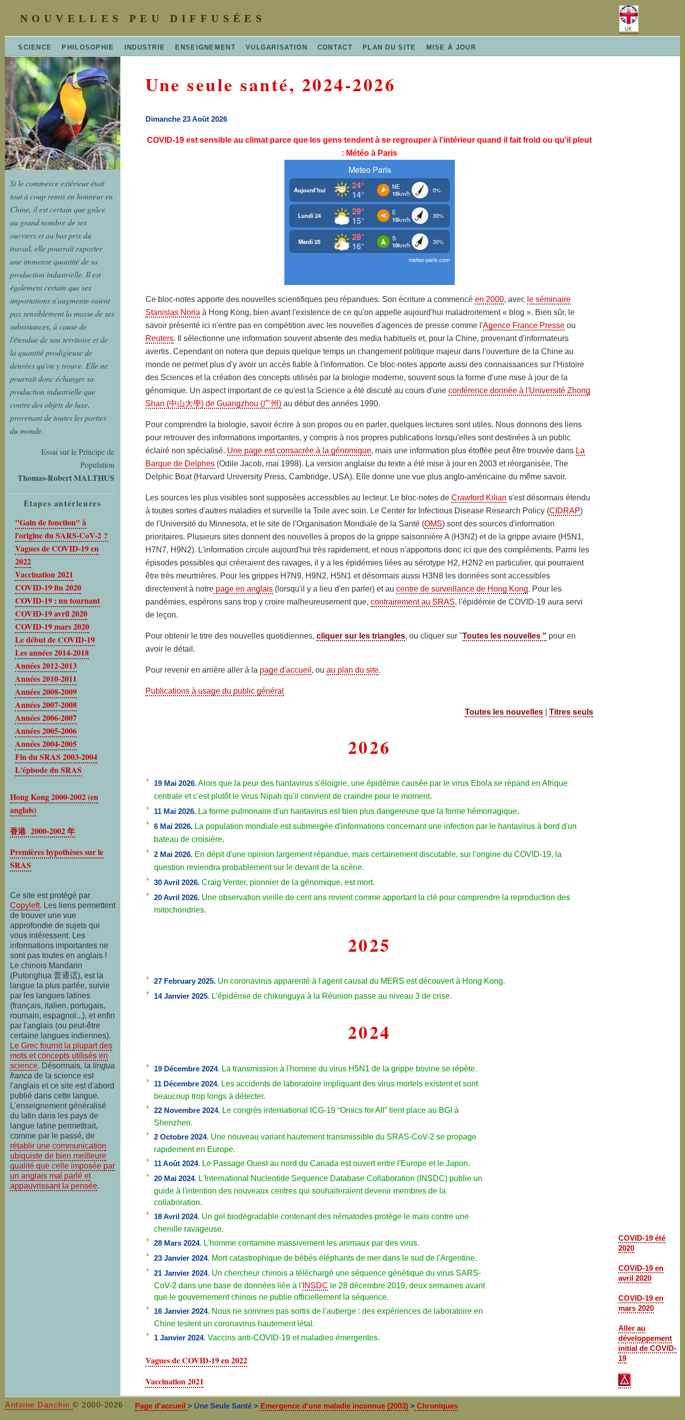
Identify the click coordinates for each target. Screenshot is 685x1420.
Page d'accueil (161, 1405)
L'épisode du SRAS (48, 769)
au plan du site (352, 670)
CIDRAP (564, 510)
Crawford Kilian (478, 497)
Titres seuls (571, 712)
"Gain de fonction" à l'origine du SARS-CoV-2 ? (61, 528)
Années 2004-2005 (46, 743)
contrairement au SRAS (413, 602)
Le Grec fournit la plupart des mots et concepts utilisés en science (61, 1055)
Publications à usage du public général (214, 691)
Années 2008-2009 (46, 691)
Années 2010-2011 (46, 678)
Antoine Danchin (39, 1404)
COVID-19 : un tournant (57, 600)
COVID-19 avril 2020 (51, 613)
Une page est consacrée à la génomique (299, 450)
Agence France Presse (524, 325)
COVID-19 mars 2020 (52, 626)
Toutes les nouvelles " (504, 636)
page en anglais (243, 589)
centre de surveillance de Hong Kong (462, 589)
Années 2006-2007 (46, 717)
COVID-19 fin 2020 (48, 587)
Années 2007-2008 (46, 704)
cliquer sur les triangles (360, 636)
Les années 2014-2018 (52, 652)
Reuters (159, 338)
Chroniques (436, 1405)
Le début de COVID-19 (55, 639)
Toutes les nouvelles (504, 712)
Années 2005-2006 (46, 730)
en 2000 (489, 299)
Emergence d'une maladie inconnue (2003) (334, 1405)
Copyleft (25, 905)
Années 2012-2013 (46, 665)
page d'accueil (285, 670)
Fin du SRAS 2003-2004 (56, 756)
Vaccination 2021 (44, 574)
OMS (433, 523)
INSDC (315, 1285)
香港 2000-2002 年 (42, 830)
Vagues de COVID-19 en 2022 (196, 1360)
